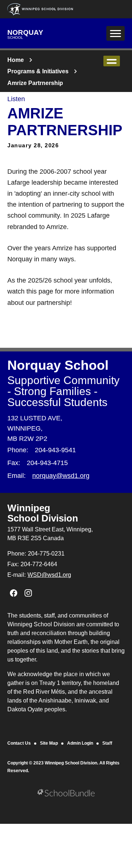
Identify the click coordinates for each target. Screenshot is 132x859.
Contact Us (19, 743)
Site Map (49, 743)
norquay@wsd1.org (60, 475)
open (111, 61)
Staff (107, 743)
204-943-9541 (55, 450)
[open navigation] (115, 33)
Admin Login (80, 743)
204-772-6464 (39, 564)
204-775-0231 (46, 553)
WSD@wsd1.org (49, 575)
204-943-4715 (47, 463)
